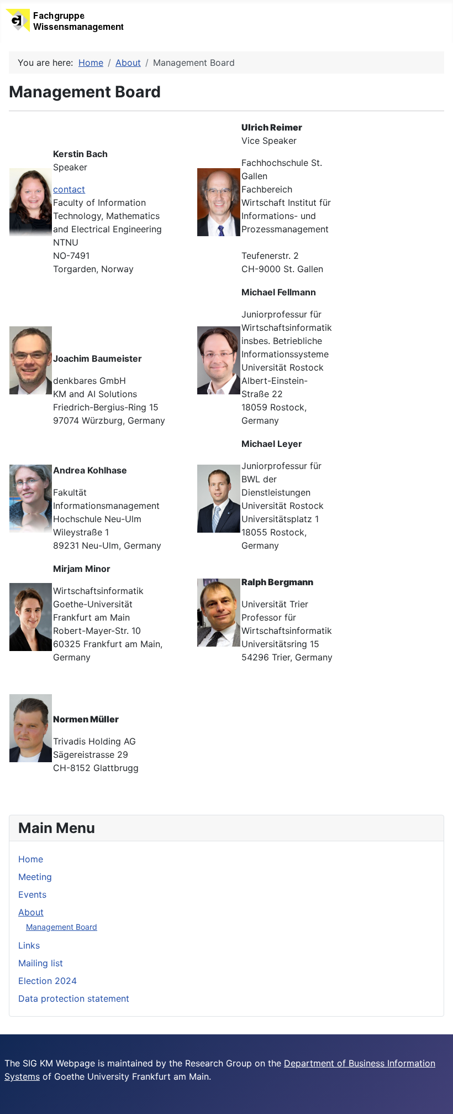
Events (32, 894)
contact (69, 189)
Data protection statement (73, 998)
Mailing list (40, 963)
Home (30, 859)
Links (29, 945)
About (31, 912)
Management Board (61, 926)
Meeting (35, 876)
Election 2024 (47, 980)
